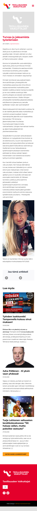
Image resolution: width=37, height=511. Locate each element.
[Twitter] (20, 278)
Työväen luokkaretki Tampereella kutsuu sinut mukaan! (17, 319)
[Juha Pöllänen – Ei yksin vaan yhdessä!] (18, 357)
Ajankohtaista (14, 44)
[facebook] (4, 493)
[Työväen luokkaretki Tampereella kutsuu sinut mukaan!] (18, 302)
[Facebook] (6, 278)
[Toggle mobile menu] (33, 6)
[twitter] (7, 493)
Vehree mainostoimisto (22, 503)
